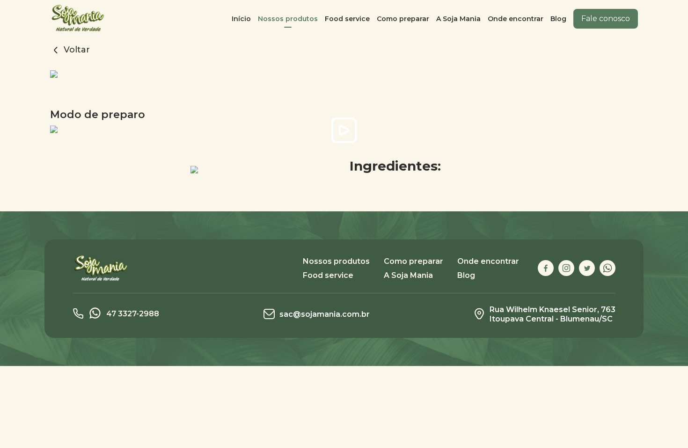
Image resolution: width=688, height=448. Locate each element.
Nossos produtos (288, 19)
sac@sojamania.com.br (324, 314)
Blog (558, 19)
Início (241, 19)
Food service (347, 19)
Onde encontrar (515, 19)
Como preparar (403, 19)
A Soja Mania (458, 19)
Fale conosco (605, 18)
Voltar (75, 50)
